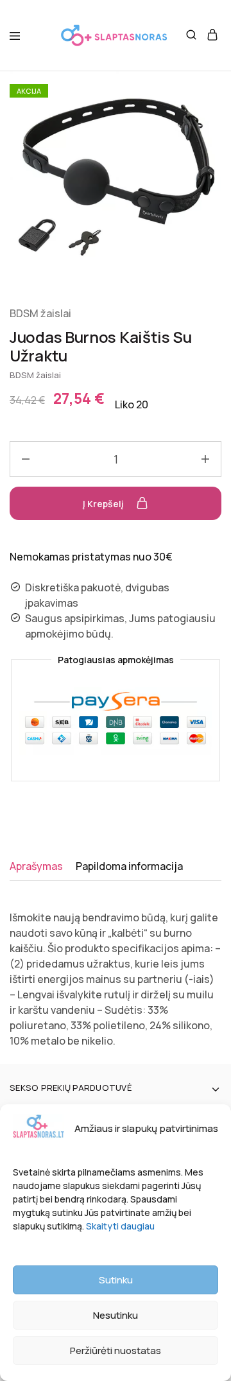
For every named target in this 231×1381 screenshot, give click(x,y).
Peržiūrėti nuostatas (115, 1350)
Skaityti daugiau (120, 1226)
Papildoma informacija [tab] (129, 866)
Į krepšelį (104, 504)
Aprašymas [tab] (36, 866)
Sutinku (116, 1280)
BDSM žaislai (40, 313)
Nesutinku (115, 1315)
